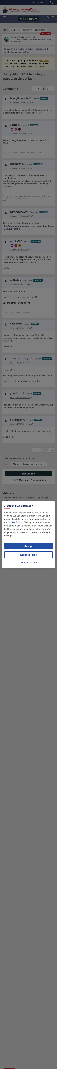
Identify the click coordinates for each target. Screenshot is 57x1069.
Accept (28, 546)
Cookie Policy (15, 522)
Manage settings (28, 562)
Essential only (28, 554)
